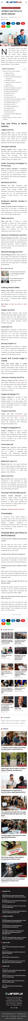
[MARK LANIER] (21, 701)
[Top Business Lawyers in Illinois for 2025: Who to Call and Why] (7, 635)
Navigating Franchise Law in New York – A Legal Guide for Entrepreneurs (20, 657)
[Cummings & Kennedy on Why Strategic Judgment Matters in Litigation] (21, 666)
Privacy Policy (13, 1018)
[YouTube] (16, 1008)
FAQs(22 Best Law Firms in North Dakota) (12, 118)
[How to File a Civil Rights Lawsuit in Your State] (7, 666)
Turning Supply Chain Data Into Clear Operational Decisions (13, 836)
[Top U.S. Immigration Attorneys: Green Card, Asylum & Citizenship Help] (7, 683)
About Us (7, 1016)
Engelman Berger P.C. (12, 102)
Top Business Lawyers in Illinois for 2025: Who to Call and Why (7, 642)
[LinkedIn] (13, 23)
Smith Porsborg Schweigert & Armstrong (14, 77)
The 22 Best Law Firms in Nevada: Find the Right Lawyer (20, 642)
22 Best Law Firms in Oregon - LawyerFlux (15, 723)
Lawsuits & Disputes (6, 8)
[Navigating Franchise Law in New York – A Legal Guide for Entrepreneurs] (21, 650)
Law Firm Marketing (21, 1016)
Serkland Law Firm (11, 80)
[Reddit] (3, 26)
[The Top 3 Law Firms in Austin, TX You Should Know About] (5, 273)
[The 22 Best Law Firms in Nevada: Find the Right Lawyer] (21, 635)
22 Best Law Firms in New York (16, 509)
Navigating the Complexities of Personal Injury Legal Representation (13, 791)
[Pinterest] (23, 23)
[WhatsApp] (8, 26)
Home (3, 1016)
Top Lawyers (13, 1016)
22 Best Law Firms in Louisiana (6, 656)
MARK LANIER (18, 708)
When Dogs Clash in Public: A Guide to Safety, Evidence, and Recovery (13, 769)
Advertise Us (20, 1018)
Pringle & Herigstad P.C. (12, 106)
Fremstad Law (10, 108)
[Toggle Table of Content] (23, 69)
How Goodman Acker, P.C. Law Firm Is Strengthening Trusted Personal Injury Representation (7, 707)
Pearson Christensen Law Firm (13, 88)
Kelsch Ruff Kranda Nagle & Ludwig (15, 99)
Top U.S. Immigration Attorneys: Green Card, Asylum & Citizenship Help (7, 690)
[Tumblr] (18, 23)
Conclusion (6, 115)
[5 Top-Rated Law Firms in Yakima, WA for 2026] (5, 280)
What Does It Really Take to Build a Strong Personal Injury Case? (12, 858)
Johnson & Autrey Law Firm (13, 101)
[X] (8, 23)
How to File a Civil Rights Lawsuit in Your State (7, 673)
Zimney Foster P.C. (11, 97)
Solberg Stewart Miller (12, 91)
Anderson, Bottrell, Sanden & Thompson (13, 83)
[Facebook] (3, 23)
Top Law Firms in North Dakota (11, 71)
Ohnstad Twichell (10, 75)
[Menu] (2, 2)
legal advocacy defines (20, 416)
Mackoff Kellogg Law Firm (13, 89)
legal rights (21, 382)
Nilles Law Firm (10, 86)
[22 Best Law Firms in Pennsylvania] (21, 683)
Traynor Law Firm (10, 104)
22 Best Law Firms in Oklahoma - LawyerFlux (16, 720)
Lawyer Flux (13, 1013)
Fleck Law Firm (10, 112)
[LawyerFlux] (14, 2)
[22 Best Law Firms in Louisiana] (7, 650)
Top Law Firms (16, 8)
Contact (7, 1018)
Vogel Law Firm (9, 73)
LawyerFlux (5, 17)
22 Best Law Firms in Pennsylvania (20, 689)
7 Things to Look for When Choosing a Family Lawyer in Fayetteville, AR (13, 748)
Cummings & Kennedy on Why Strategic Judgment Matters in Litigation (20, 674)
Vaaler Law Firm (10, 93)
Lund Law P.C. (9, 95)
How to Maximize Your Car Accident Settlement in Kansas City (13, 880)
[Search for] (26, 2)
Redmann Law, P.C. (11, 110)
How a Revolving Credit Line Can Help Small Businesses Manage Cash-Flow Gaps (13, 814)
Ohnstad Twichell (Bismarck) (13, 113)
